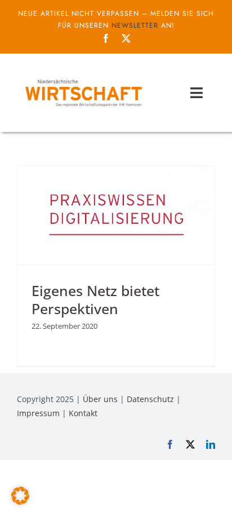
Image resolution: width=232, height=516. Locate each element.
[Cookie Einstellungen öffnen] (20, 501)
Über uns (100, 399)
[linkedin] (210, 444)
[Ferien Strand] (83, 78)
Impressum (38, 413)
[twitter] (126, 38)
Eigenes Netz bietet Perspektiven (95, 299)
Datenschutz (150, 399)
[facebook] (105, 38)
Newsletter (134, 25)
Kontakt (83, 413)
